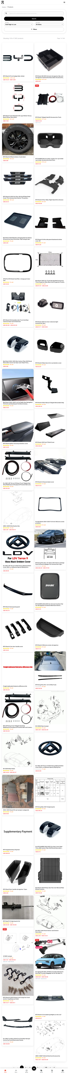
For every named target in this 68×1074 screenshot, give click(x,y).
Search (34, 19)
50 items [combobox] (38, 24)
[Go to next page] (50, 1067)
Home (4, 7)
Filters (35, 29)
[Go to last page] (54, 1067)
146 (46, 1067)
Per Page (38, 22)
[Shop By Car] (34, 1068)
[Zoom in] (26, 44)
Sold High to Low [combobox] (10, 24)
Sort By (7, 22)
